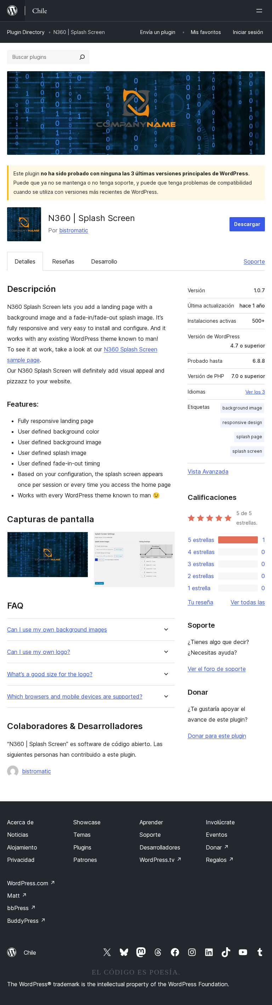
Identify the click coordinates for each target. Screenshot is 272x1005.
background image (242, 408)
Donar (217, 847)
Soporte (254, 261)
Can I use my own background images (57, 629)
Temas (82, 834)
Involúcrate (220, 822)
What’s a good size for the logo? (49, 674)
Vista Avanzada (208, 471)
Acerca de (20, 822)
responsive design (242, 422)
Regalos (220, 859)
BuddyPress (26, 920)
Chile (30, 952)
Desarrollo (104, 261)
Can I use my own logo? (38, 652)
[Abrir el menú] (260, 10)
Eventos (216, 834)
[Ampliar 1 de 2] (78, 541)
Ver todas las (248, 602)
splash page (249, 436)
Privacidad (21, 859)
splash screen (247, 451)
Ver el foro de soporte (217, 668)
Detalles (25, 261)
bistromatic (73, 230)
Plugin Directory (26, 32)
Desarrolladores (160, 847)
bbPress (21, 907)
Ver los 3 (255, 392)
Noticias (17, 834)
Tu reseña (200, 602)
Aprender (151, 822)
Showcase (87, 822)
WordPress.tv (161, 859)
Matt (17, 895)
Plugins (82, 847)
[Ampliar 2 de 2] (165, 541)
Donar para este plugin (217, 735)
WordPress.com (31, 883)
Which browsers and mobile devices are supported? (74, 696)
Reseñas (63, 261)
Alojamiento (22, 847)
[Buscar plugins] (82, 57)
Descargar (247, 224)
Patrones (85, 859)
